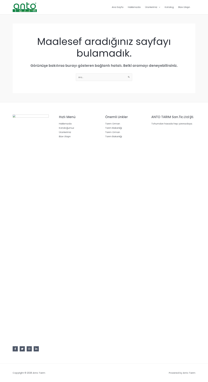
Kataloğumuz (66, 127)
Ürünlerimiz (151, 7)
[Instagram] (29, 348)
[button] (158, 7)
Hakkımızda (134, 7)
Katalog (169, 7)
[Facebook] (15, 348)
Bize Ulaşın (184, 7)
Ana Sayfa (117, 7)
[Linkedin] (36, 348)
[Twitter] (22, 348)
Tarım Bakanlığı (113, 127)
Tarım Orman (112, 123)
